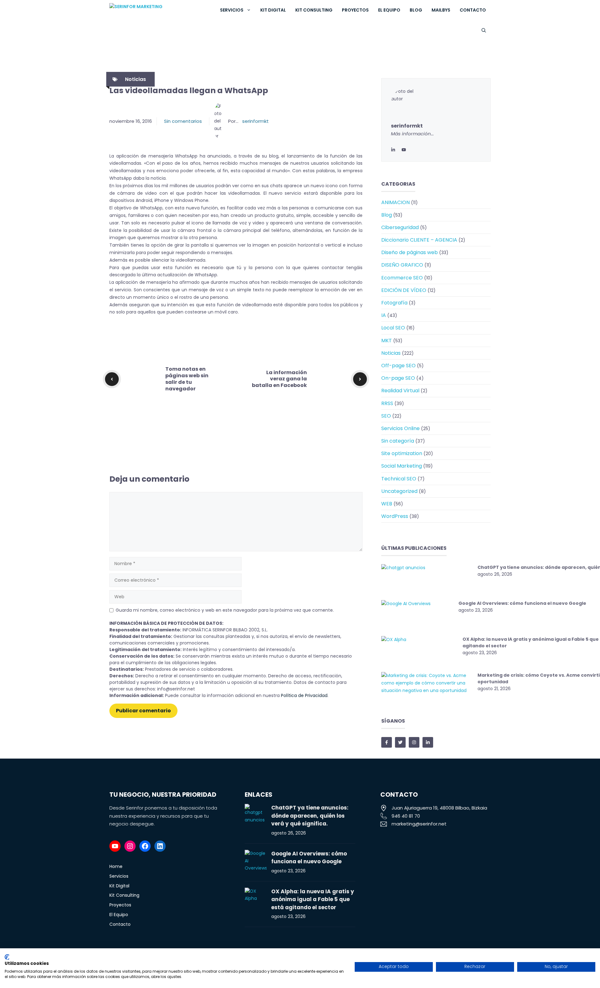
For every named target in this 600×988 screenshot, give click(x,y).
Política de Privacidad (304, 695)
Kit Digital (273, 10)
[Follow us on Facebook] (386, 742)
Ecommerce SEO (402, 277)
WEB (386, 503)
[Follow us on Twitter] (400, 742)
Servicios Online (400, 428)
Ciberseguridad (400, 227)
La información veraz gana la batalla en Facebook (279, 379)
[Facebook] (145, 846)
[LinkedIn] (393, 149)
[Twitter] (404, 149)
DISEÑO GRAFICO (402, 264)
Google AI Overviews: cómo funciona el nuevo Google (522, 603)
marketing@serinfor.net (419, 823)
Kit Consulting (313, 10)
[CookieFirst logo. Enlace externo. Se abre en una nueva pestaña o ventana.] (7, 957)
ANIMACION (395, 202)
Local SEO (393, 327)
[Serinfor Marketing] (156, 10)
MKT (386, 340)
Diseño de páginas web (409, 252)
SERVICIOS (231, 10)
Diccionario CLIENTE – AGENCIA (419, 239)
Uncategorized (399, 491)
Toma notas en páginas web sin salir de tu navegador (186, 378)
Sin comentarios (183, 121)
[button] (484, 30)
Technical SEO (398, 478)
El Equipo (389, 10)
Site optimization (401, 453)
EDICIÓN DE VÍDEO (403, 290)
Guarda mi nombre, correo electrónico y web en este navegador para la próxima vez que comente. (225, 610)
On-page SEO (398, 378)
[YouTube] (115, 846)
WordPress (394, 516)
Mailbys (441, 10)
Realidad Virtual (400, 390)
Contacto (473, 10)
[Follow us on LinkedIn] (427, 742)
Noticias (135, 79)
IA (383, 315)
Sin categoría (397, 440)
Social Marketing (401, 465)
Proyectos (355, 10)
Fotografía (394, 302)
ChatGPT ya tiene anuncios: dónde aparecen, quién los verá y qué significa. (309, 815)
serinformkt (255, 121)
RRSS (387, 403)
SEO (386, 415)
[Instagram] (130, 846)
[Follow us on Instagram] (414, 742)
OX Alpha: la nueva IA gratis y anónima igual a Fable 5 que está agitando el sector (312, 899)
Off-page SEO (398, 365)
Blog (416, 10)
